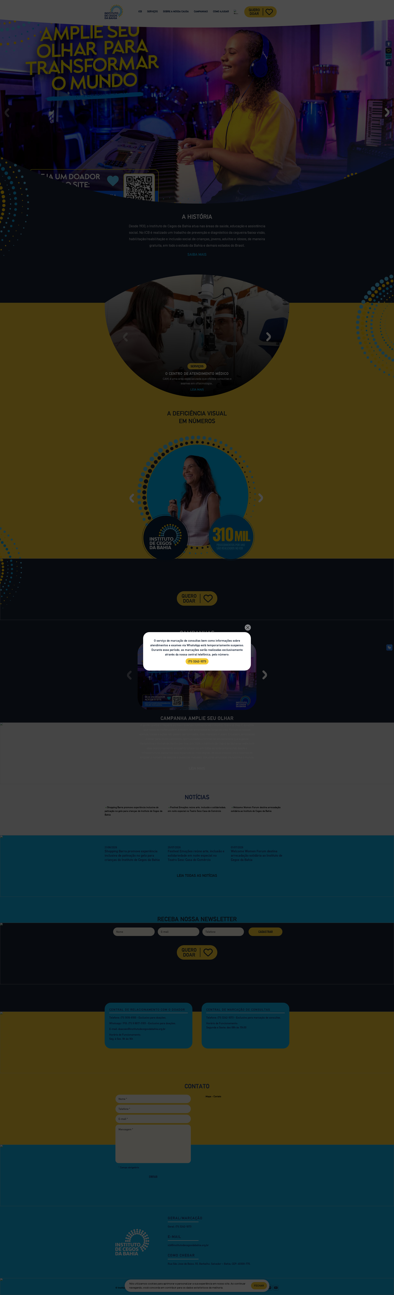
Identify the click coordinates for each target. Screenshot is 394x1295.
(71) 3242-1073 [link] (197, 661)
